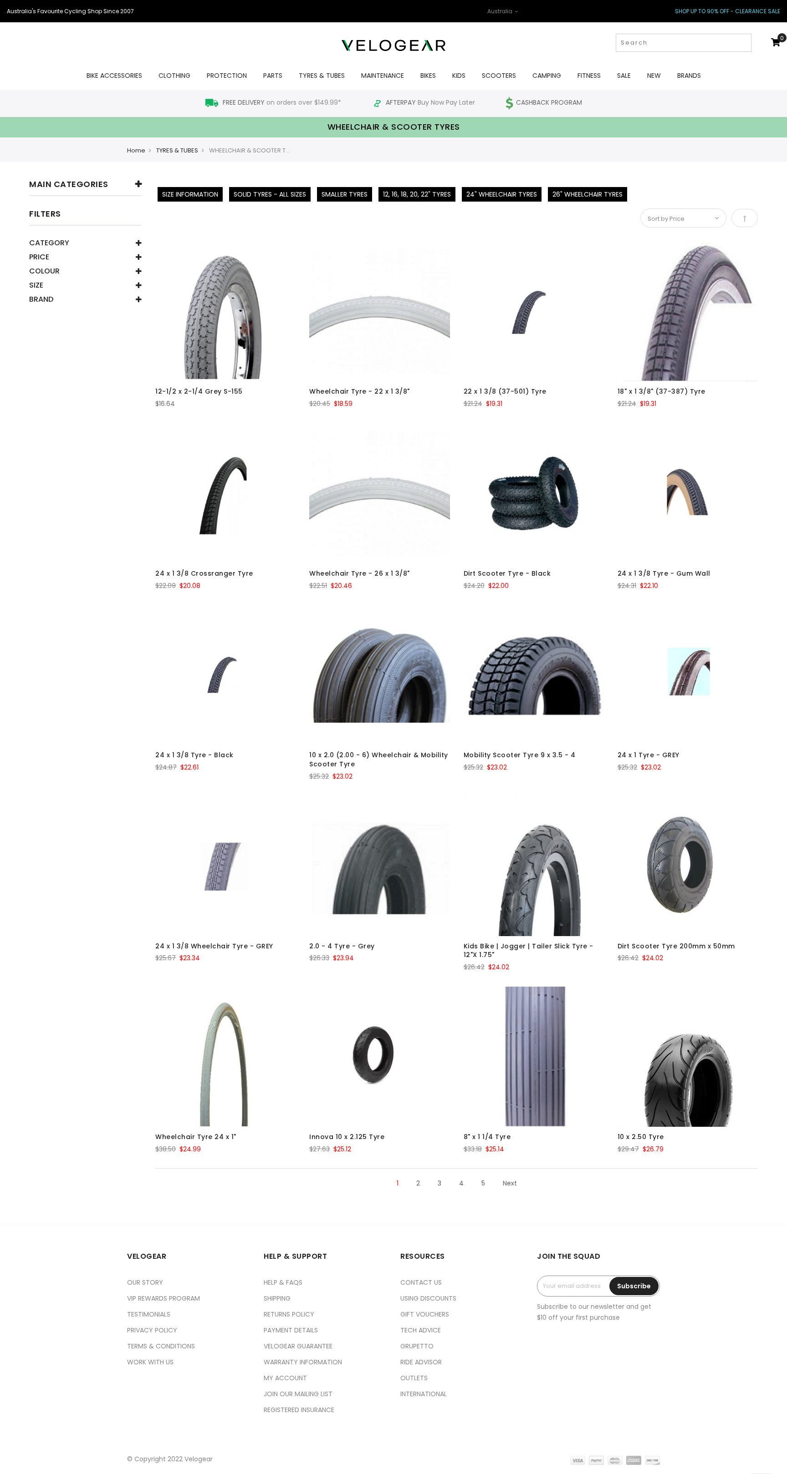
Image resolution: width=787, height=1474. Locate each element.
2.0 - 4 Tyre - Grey (342, 946)
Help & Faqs (283, 1282)
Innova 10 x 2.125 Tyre (346, 1136)
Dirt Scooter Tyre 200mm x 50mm (676, 946)
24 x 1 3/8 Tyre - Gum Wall (664, 573)
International (423, 1393)
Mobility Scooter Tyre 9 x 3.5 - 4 (520, 755)
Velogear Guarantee (298, 1346)
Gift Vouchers (424, 1314)
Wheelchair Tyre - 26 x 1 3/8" (359, 573)
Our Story (145, 1282)
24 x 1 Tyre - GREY (649, 755)
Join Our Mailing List (298, 1393)
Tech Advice (420, 1330)
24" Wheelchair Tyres (501, 194)
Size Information (190, 194)
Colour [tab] (44, 272)
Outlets (414, 1378)
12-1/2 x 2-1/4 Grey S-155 (199, 391)
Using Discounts (428, 1298)
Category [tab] (49, 243)
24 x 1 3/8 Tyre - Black (194, 755)
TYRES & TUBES (177, 150)
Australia (500, 11)
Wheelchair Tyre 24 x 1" (195, 1136)
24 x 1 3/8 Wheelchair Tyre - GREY (214, 946)
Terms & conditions (161, 1346)
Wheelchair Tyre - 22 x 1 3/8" (359, 391)
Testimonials (148, 1314)
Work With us (150, 1362)
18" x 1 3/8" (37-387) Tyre (661, 391)
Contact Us (421, 1282)
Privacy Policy (152, 1330)
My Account (285, 1378)
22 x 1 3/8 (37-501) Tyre (505, 391)
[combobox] (683, 43)
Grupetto (417, 1346)
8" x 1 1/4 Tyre (487, 1136)
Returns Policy (289, 1314)
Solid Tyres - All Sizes (270, 194)
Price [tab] (39, 257)
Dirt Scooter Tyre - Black (507, 573)
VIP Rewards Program (163, 1298)
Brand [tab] (41, 300)
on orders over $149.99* (283, 102)
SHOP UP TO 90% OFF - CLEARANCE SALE (727, 11)
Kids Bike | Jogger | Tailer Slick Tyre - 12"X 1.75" (528, 951)
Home (136, 150)
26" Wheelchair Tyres (587, 194)
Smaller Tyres (345, 194)
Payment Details (291, 1330)
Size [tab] (36, 286)
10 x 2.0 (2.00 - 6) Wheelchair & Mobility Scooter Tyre (378, 759)
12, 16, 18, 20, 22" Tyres (417, 194)
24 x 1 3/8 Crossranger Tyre (204, 573)
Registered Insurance (299, 1409)
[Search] (743, 42)
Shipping (277, 1298)
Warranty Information (303, 1362)
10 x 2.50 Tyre (641, 1136)
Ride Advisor (421, 1362)
